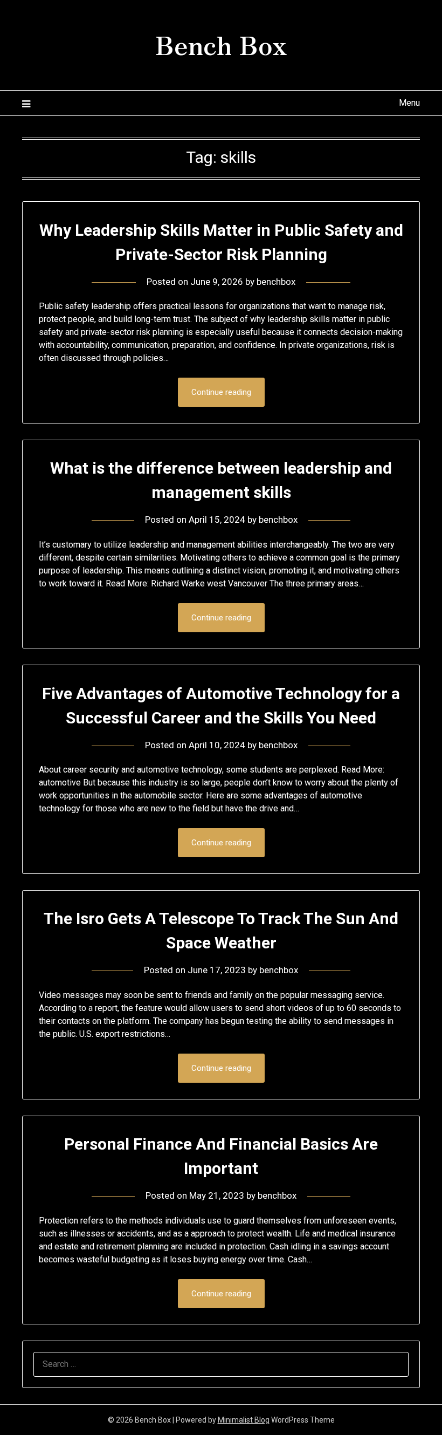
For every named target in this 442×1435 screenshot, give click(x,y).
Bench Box (221, 44)
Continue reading (221, 392)
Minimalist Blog (244, 1420)
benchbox (276, 281)
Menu (409, 103)
